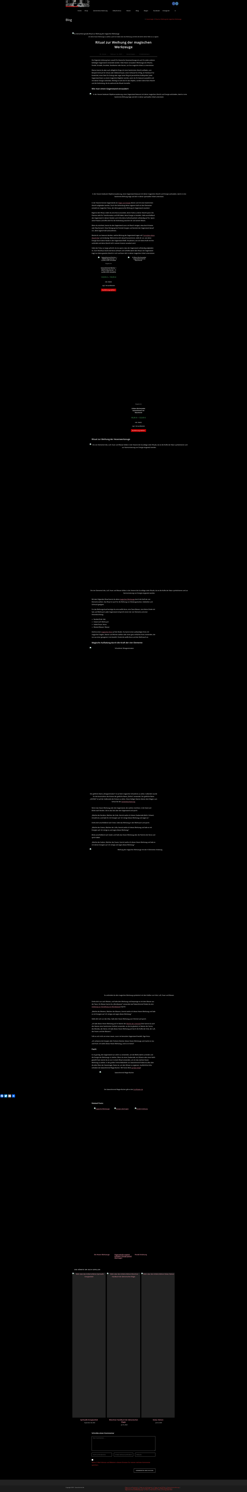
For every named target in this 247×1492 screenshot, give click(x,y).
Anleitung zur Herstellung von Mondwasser (106, 1007)
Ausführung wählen (108, 290)
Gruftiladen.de (138, 1089)
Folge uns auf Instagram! (146, 1487)
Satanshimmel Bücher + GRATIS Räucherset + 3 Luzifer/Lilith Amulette (108, 270)
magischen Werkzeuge (127, 599)
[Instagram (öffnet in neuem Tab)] (176, 3)
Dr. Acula (103, 54)
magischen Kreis (106, 632)
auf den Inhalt (136, 1068)
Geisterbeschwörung (128, 802)
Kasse (147, 1490)
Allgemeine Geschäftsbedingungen (134, 1490)
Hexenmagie (130, 54)
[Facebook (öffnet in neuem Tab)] (173, 3)
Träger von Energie (124, 203)
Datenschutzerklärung (173, 1487)
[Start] (143, 19)
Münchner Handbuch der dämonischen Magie (123, 1421)
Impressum (128, 1488)
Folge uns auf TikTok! (159, 1487)
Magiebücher (108, 263)
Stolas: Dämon (158, 1420)
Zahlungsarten (136, 1488)
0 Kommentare (144, 54)
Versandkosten (110, 285)
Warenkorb (153, 1490)
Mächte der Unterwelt (133, 1024)
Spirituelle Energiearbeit (89, 1420)
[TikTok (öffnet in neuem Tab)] (180, 3)
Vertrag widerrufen (167, 1490)
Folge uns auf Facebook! (131, 1487)
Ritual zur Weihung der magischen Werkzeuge (168, 19)
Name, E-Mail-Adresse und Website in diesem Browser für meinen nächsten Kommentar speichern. (121, 1463)
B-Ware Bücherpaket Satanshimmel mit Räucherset (138, 410)
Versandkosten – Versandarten (150, 1488)
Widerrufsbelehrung (165, 1488)
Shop (159, 1490)
